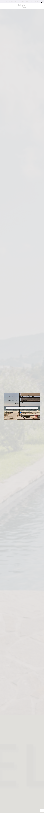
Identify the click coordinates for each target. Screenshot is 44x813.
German (22, 412)
